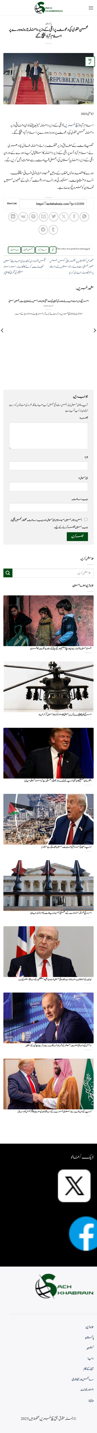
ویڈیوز (91, 1400)
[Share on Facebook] (74, 216)
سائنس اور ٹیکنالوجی (83, 1379)
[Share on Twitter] (53, 216)
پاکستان (48, 23)
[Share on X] (64, 216)
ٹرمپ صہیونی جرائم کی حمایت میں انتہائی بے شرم (66, 847)
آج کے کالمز (88, 1368)
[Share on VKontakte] (23, 216)
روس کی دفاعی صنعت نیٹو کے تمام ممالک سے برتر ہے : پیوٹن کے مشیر (58, 1046)
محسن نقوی (28, 250)
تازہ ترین (90, 1327)
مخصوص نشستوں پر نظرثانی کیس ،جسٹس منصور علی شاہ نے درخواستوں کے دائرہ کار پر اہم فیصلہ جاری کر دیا (71, 267)
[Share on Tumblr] (53, 229)
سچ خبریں (71, 125)
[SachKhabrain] (48, 8)
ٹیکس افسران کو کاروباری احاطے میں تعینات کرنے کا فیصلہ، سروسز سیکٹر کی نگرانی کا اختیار (24, 267)
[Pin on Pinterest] (33, 216)
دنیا (91, 1358)
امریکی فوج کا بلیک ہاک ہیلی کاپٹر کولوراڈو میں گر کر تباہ (65, 715)
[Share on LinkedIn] (13, 216)
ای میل (83, 478)
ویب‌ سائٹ (80, 499)
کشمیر (90, 1348)
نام (86, 457)
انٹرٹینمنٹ (87, 1389)
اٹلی (53, 250)
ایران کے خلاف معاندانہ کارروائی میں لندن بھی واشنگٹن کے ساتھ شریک (54, 979)
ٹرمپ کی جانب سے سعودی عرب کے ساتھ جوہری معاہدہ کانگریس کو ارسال (54, 1112)
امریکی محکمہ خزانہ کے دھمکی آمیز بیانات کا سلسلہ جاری (60, 913)
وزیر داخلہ (14, 250)
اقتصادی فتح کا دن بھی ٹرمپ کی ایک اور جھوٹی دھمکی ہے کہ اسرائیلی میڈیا (58, 781)
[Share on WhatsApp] (84, 216)
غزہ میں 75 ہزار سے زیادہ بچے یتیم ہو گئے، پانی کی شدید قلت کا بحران (60, 649)
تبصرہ (83, 418)
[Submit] (7, 573)
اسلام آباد (42, 250)
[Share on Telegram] (43, 229)
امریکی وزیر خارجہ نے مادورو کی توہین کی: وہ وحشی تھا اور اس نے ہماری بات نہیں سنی (49, 301)
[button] (91, 7)
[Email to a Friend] (43, 216)
